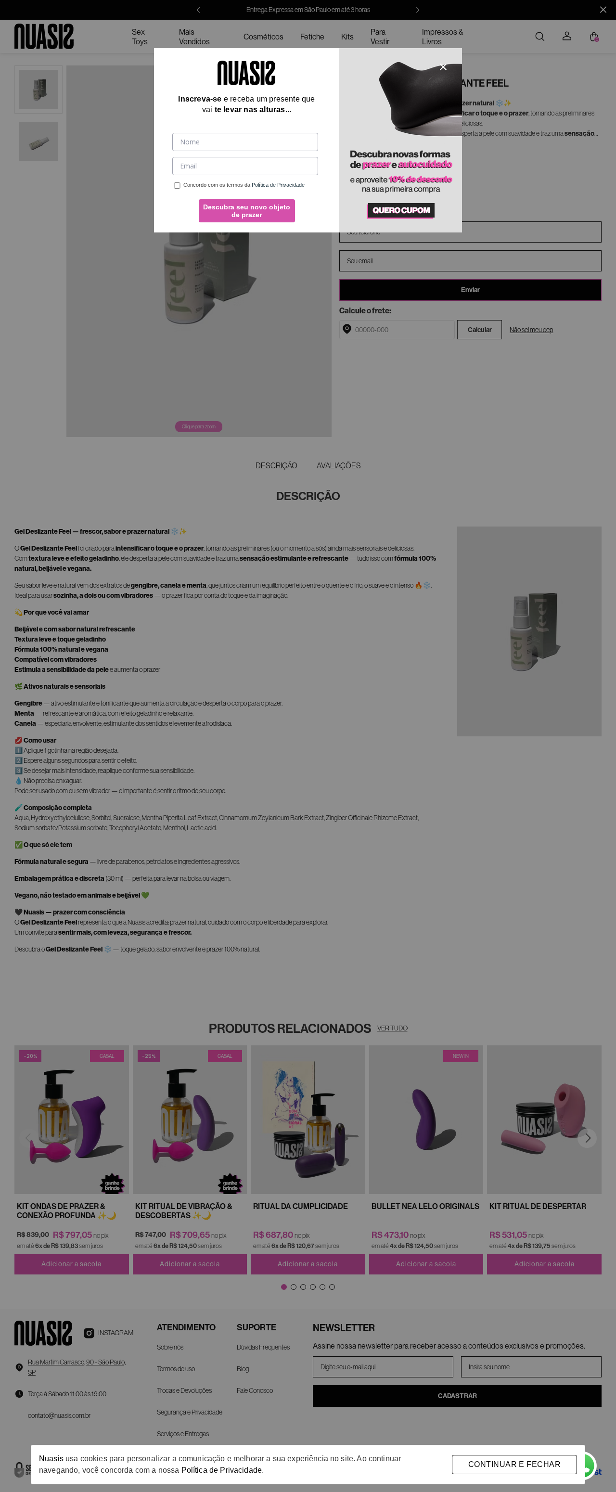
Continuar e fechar (514, 1464)
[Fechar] (443, 67)
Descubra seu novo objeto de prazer (246, 211)
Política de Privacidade (221, 1470)
